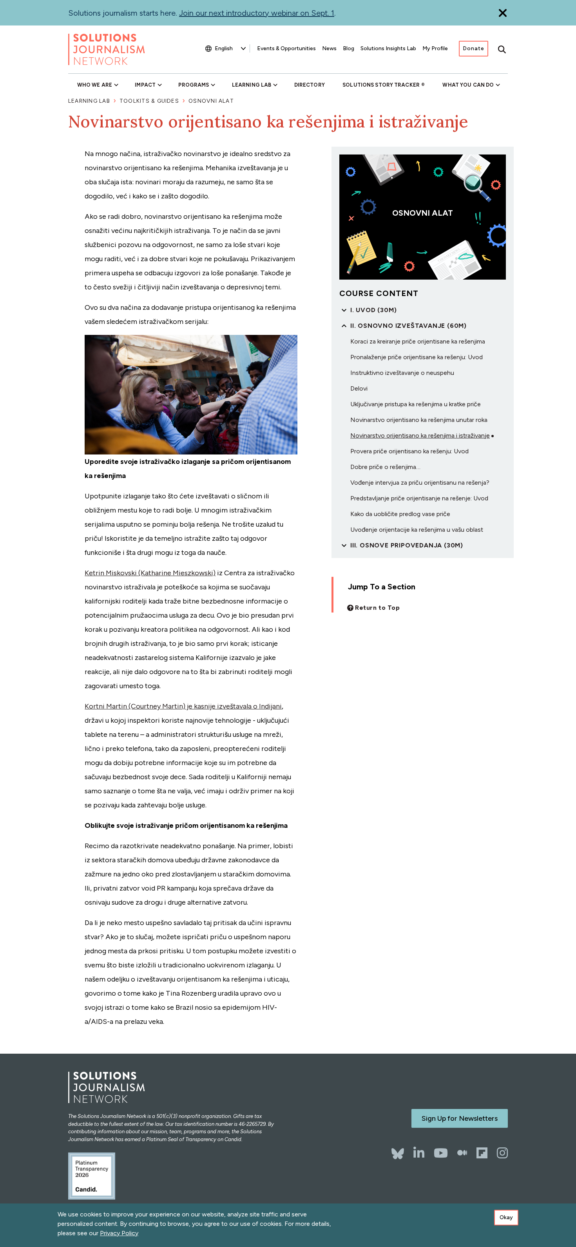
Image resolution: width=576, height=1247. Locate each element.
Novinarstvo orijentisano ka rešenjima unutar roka (418, 420)
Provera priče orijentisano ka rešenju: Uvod (409, 451)
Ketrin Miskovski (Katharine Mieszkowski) (150, 573)
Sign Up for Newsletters (460, 1118)
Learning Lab (251, 85)
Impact (145, 85)
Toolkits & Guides (149, 101)
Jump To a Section (381, 586)
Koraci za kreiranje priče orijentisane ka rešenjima (417, 341)
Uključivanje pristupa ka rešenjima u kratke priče (415, 404)
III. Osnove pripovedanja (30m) (406, 545)
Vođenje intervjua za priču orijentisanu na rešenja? (419, 482)
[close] (502, 12)
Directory (309, 85)
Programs (193, 85)
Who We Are (94, 85)
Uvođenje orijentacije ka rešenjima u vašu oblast (416, 529)
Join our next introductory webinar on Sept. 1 (256, 13)
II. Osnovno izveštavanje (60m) (408, 325)
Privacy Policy (119, 1233)
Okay (506, 1217)
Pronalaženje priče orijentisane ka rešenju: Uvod (416, 357)
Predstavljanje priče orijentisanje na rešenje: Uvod (419, 498)
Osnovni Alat (211, 101)
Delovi (359, 388)
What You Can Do (468, 85)
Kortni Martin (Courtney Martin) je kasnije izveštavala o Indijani (183, 706)
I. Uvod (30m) (373, 310)
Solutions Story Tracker (381, 85)
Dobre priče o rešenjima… (385, 467)
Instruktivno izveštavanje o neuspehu (402, 372)
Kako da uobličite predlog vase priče (400, 514)
